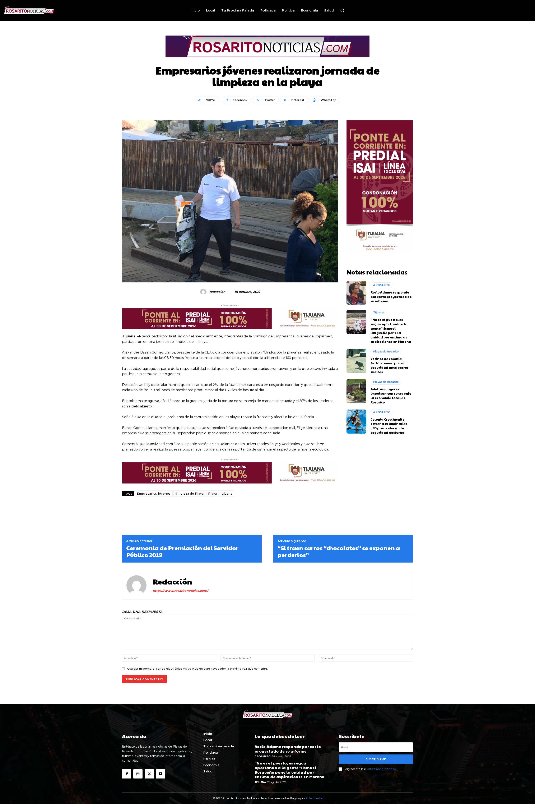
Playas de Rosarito (386, 351)
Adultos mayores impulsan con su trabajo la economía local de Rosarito (391, 395)
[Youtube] (160, 773)
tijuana (227, 493)
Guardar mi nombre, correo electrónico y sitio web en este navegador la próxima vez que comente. (197, 668)
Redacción (216, 292)
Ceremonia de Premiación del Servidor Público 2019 (182, 551)
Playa (212, 493)
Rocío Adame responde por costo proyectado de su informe (391, 296)
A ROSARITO (381, 285)
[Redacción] (204, 292)
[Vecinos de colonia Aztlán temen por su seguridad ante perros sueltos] (356, 361)
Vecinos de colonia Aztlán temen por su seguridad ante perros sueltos (390, 365)
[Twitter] (149, 773)
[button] (342, 10)
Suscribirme (376, 759)
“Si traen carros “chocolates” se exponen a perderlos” (339, 551)
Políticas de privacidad (380, 769)
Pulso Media (314, 798)
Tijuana (378, 312)
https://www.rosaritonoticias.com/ (180, 591)
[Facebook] (126, 773)
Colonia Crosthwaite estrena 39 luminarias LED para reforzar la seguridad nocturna (389, 426)
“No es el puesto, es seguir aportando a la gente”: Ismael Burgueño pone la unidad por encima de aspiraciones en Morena (391, 330)
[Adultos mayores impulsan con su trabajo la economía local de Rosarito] (356, 391)
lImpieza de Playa (189, 493)
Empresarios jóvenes (154, 493)
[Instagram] (138, 773)
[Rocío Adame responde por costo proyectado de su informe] (356, 293)
